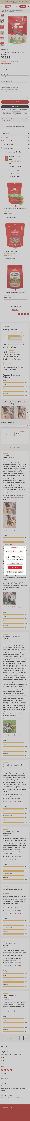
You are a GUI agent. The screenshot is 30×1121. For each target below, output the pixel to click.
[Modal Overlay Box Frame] (15, 560)
